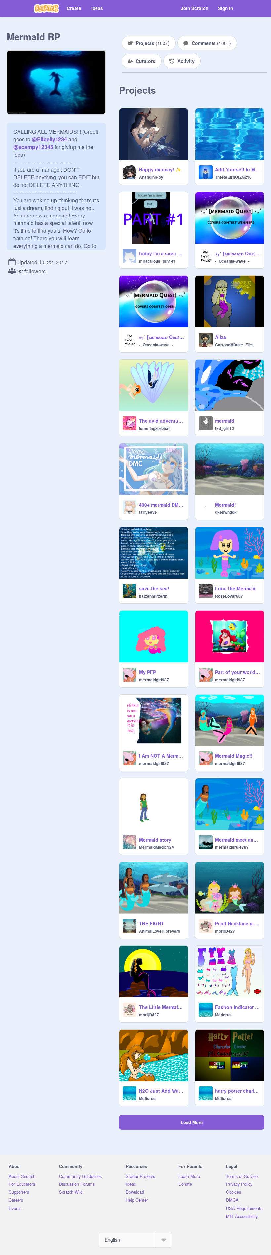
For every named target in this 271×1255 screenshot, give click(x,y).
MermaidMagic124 (156, 847)
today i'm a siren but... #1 (161, 253)
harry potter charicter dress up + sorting (237, 1090)
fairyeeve (148, 512)
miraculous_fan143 (157, 261)
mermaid (224, 420)
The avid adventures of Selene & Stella (161, 420)
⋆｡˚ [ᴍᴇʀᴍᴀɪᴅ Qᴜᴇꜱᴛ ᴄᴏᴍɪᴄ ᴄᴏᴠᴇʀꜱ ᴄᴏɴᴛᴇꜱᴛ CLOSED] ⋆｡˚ (161, 337)
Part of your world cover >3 (237, 672)
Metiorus (223, 1015)
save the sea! (154, 588)
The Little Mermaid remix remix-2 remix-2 (161, 1007)
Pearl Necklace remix (237, 923)
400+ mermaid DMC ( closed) (161, 504)
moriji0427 (225, 931)
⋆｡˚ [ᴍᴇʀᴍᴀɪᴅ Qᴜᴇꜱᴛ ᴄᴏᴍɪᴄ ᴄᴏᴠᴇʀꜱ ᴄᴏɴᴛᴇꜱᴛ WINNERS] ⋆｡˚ (237, 253)
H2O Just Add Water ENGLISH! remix (161, 1090)
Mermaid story (155, 839)
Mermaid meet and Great (237, 839)
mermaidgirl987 (154, 680)
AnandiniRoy (151, 177)
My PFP (147, 672)
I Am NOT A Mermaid (161, 755)
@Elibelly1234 (49, 139)
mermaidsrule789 (232, 847)
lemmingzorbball (154, 428)
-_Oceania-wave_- (232, 261)
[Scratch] (46, 8)
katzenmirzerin (153, 596)
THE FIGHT (151, 923)
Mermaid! (225, 504)
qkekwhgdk (226, 512)
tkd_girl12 (224, 428)
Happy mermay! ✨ (160, 169)
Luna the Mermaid (235, 588)
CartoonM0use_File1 (234, 345)
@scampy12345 (33, 147)
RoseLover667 (229, 596)
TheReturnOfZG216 (233, 177)
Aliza (220, 337)
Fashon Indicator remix (237, 1007)
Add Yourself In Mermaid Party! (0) (237, 169)
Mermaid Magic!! (233, 755)
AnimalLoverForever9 (159, 931)
